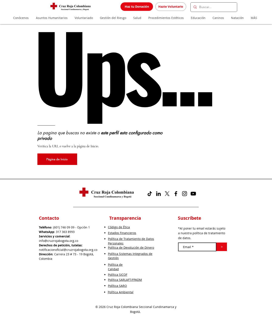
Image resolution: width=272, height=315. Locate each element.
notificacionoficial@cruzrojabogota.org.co (68, 250)
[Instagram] (184, 193)
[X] (167, 193)
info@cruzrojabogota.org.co (58, 241)
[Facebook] (176, 193)
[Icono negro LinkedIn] (158, 193)
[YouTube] (193, 193)
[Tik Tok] (149, 193)
